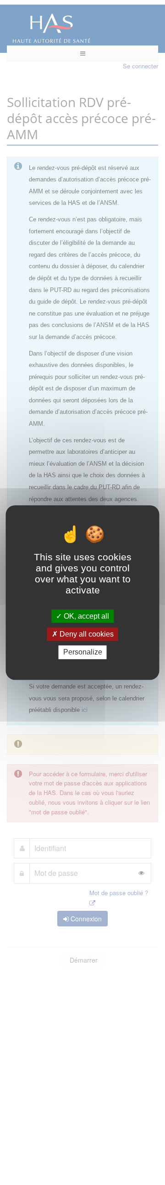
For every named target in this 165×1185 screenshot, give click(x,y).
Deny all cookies (86, 634)
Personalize (82, 652)
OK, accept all (85, 616)
